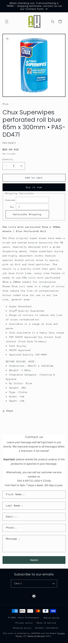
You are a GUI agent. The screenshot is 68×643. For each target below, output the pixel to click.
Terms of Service (36, 636)
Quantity (8, 159)
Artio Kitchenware (28, 618)
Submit (34, 560)
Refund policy (52, 618)
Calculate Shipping (27, 214)
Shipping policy (22, 628)
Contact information (47, 628)
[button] (6, 21)
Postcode (10, 200)
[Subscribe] (53, 583)
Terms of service (46, 623)
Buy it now (34, 187)
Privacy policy (24, 623)
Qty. (12, 207)
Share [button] (9, 411)
